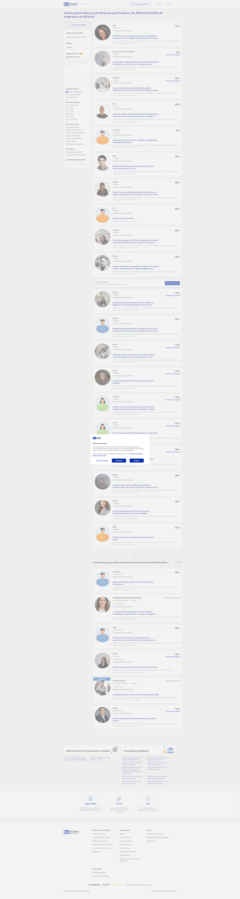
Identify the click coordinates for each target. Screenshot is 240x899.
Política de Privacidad (99, 455)
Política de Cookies (136, 454)
